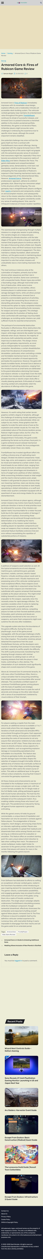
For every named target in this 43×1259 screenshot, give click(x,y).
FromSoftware (29, 115)
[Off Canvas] (2, 3)
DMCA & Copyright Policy (9, 1222)
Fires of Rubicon (20, 103)
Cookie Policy (5, 1219)
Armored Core (11, 932)
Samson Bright (8, 73)
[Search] (41, 2)
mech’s (8, 191)
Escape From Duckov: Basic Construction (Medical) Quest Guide (21, 1138)
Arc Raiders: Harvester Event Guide (21, 1110)
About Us (4, 1214)
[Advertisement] (21, 27)
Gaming (3, 60)
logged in (18, 961)
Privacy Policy (6, 1217)
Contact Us (5, 1211)
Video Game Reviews (8, 934)
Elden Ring (5, 161)
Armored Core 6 (15, 178)
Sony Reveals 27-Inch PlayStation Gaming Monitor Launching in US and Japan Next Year (21, 1080)
